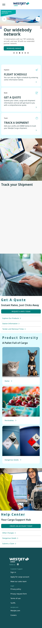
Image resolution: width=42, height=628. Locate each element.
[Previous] (4, 19)
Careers (13, 615)
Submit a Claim (8, 543)
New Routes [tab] (14, 52)
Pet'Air (7, 381)
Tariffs (12, 603)
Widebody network (14, 48)
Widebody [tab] (19, 52)
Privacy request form (18, 594)
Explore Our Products (10, 318)
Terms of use (15, 598)
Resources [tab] (28, 52)
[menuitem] (18, 564)
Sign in (13, 572)
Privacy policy (15, 589)
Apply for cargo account (19, 577)
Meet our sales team (18, 581)
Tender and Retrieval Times (13, 329)
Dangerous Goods (12, 460)
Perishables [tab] (16, 52)
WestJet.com (15, 610)
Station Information (10, 323)
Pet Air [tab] (22, 52)
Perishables (9, 420)
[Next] (37, 19)
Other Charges (8, 533)
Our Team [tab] (25, 52)
